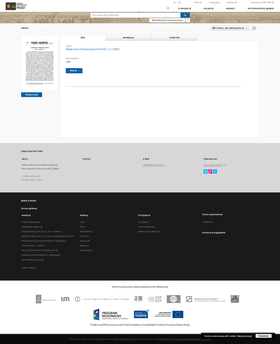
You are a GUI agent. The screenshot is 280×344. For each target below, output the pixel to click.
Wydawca (84, 245)
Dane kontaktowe (146, 226)
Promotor (84, 236)
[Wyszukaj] (185, 15)
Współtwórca (86, 231)
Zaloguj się (232, 2)
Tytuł (82, 222)
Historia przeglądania (261, 8)
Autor (82, 226)
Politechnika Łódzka (31, 222)
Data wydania (86, 250)
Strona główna (29, 208)
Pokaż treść (31, 94)
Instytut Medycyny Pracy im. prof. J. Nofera (41, 231)
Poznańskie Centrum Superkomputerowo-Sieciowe (184, 339)
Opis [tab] (83, 38)
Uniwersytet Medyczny (32, 226)
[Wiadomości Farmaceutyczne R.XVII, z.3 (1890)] (40, 63)
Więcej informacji (244, 336)
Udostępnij (214, 2)
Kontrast (198, 2)
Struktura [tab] (174, 38)
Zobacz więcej (28, 267)
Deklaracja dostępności (149, 231)
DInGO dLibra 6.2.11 (123, 339)
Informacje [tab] (128, 38)
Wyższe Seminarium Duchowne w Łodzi (40, 250)
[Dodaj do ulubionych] (254, 28)
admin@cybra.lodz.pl (153, 165)
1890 (68, 61)
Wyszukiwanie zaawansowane (167, 20)
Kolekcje (209, 8)
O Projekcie (184, 8)
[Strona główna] (168, 6)
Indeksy (230, 8)
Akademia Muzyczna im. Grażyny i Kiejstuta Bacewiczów (48, 236)
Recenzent (84, 241)
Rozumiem (264, 335)
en (179, 2)
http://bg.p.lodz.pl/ (213, 165)
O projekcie (143, 222)
